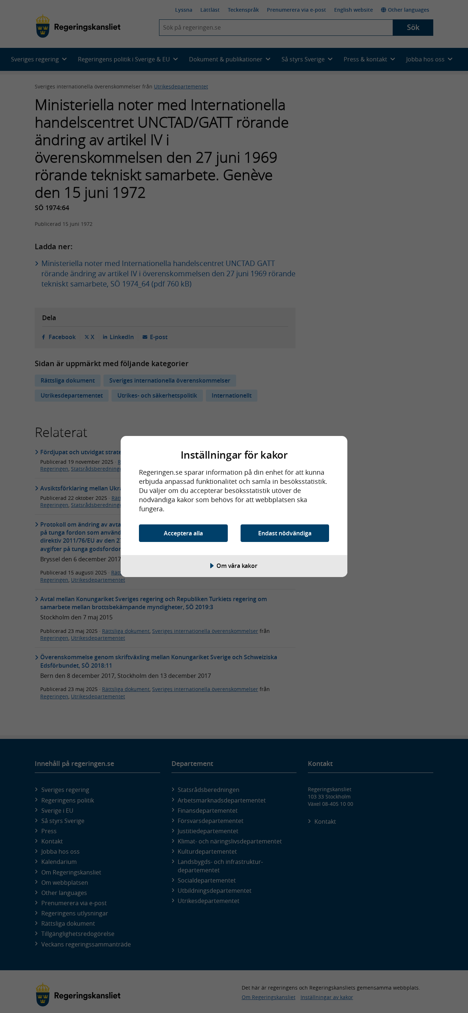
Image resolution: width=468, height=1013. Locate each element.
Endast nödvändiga (285, 533)
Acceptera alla (183, 533)
